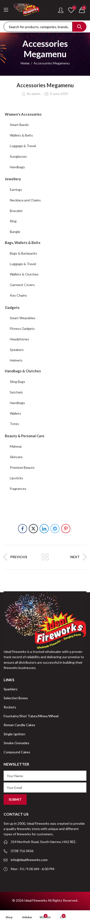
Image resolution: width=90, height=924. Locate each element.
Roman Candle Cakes (19, 725)
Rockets (10, 707)
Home (25, 63)
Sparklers (11, 689)
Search (79, 27)
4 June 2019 (59, 94)
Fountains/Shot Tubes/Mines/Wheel (31, 716)
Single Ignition (14, 734)
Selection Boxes (16, 698)
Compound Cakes (17, 752)
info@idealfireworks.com (29, 860)
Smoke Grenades (16, 743)
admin (35, 94)
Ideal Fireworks (35, 900)
